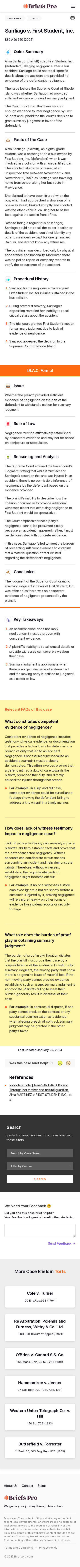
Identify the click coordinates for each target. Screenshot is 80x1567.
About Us (10, 1486)
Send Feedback (59, 1243)
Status (42, 1486)
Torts (34, 18)
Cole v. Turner (40, 1293)
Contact (27, 1486)
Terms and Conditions (18, 1547)
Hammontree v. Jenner (40, 1382)
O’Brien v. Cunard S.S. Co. (40, 1354)
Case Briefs (14, 18)
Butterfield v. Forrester (40, 1444)
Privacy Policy (48, 1547)
